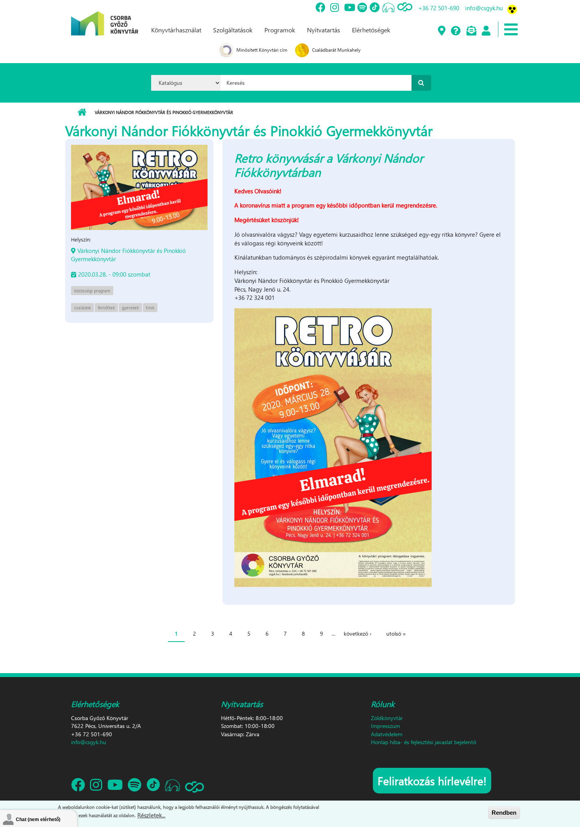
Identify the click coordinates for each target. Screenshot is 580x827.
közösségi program (92, 290)
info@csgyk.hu (484, 8)
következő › (357, 633)
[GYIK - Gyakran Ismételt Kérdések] (455, 31)
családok (82, 307)
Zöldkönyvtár (387, 718)
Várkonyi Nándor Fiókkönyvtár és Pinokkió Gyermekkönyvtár (128, 255)
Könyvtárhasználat (176, 30)
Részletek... (151, 815)
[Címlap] (104, 17)
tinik (150, 307)
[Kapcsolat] (471, 31)
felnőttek (106, 307)
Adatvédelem (386, 734)
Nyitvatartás (323, 30)
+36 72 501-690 (438, 8)
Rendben (504, 812)
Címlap (82, 112)
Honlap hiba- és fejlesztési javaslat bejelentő (423, 742)
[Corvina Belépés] (486, 31)
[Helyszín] (441, 31)
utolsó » (396, 633)
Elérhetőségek (371, 30)
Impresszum (385, 726)
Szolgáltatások (233, 30)
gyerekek (130, 307)
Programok (279, 30)
